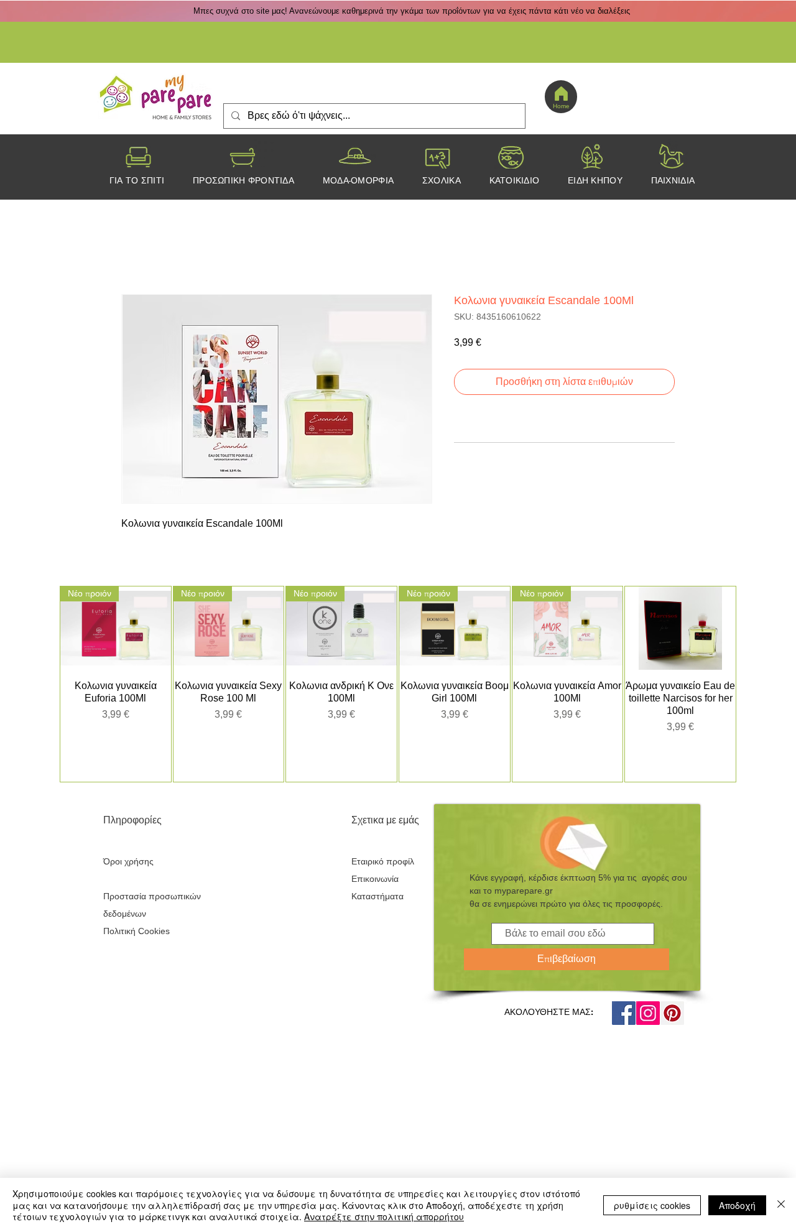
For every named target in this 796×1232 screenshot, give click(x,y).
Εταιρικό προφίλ (382, 861)
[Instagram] (648, 1013)
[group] (398, 683)
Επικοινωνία (375, 879)
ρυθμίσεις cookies (652, 1205)
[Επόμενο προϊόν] (754, 684)
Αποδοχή (737, 1205)
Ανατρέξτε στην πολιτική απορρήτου (384, 1216)
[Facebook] (624, 1013)
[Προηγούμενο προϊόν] (41, 684)
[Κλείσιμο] (781, 1205)
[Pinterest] (672, 1013)
